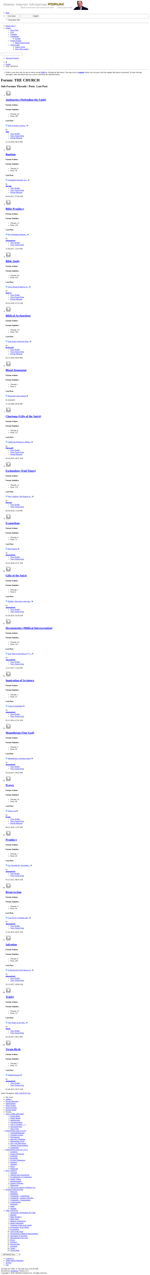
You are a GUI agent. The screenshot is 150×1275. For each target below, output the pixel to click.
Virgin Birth (13, 1049)
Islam (12, 1206)
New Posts (14, 30)
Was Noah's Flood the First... (18, 341)
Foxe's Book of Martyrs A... (18, 287)
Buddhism (14, 1194)
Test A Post (14, 1129)
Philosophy (14, 1185)
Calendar (13, 34)
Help (7, 13)
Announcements (16, 1122)
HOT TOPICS (11, 1171)
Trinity (10, 996)
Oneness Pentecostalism (19, 1145)
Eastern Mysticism (17, 1154)
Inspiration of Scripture (20, 680)
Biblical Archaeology (18, 315)
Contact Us (10, 1258)
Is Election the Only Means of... (20, 970)
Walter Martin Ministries (15, 1261)
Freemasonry (15, 1137)
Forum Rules (15, 1116)
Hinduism (14, 1204)
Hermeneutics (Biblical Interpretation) (29, 628)
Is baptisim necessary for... (17, 180)
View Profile (15, 134)
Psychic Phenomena (17, 1160)
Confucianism (15, 1202)
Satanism (13, 1162)
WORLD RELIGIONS (14, 1190)
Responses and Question (17, 396)
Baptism (11, 154)
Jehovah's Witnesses (17, 1139)
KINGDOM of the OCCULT (17, 1150)
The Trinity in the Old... (17, 1023)
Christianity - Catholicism (19, 1196)
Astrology (14, 1152)
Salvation (11, 944)
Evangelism (13, 523)
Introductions (15, 1120)
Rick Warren (12, 549)
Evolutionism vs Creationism (21, 1177)
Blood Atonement (16, 370)
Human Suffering (16, 1183)
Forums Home (11, 1110)
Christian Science (16, 1135)
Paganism (13, 1158)
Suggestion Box (16, 1127)
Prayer (10, 785)
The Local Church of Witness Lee (22, 1187)
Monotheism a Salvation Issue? (19, 758)
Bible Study (13, 261)
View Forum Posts (17, 136)
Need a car (12, 811)
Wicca (12, 1166)
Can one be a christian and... (18, 918)
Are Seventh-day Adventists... (19, 865)
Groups (18, 39)
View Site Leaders (22, 49)
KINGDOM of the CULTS (16, 1131)
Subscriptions (11, 1103)
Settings (8, 1099)
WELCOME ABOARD (15, 1114)
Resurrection (13, 892)
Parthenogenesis (14, 1075)
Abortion (13, 1173)
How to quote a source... (17, 126)
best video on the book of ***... (19, 654)
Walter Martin (15, 1118)
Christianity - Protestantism (20, 1200)
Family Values (15, 1179)
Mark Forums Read (22, 43)
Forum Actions (15, 41)
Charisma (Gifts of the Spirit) (23, 416)
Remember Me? (14, 20)
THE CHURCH (12, 1211)
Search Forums (11, 1108)
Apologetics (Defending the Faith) (26, 99)
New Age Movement (18, 1143)
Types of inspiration (15, 706)
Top (28, 1093)
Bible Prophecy (15, 208)
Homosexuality (16, 1181)
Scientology (14, 1148)
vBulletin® (14, 1271)
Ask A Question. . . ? (18, 1124)
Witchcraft (14, 1169)
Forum (8, 28)
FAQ (12, 32)
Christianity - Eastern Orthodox (22, 1198)
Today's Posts (20, 47)
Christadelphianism (17, 1133)
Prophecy (11, 839)
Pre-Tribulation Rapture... (17, 234)
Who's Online (11, 1106)
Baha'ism (13, 1192)
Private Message (16, 138)
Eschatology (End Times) (21, 470)
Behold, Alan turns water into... (19, 601)
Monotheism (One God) (20, 732)
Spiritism (13, 1164)
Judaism (13, 1208)
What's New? (11, 26)
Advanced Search (12, 58)
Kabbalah (13, 1156)
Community (14, 36)
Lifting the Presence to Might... (19, 442)
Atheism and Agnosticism (19, 1175)
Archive (9, 1263)
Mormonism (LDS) (17, 1141)
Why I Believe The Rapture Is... (20, 496)
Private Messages (12, 1101)
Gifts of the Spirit (16, 575)
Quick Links (15, 45)
